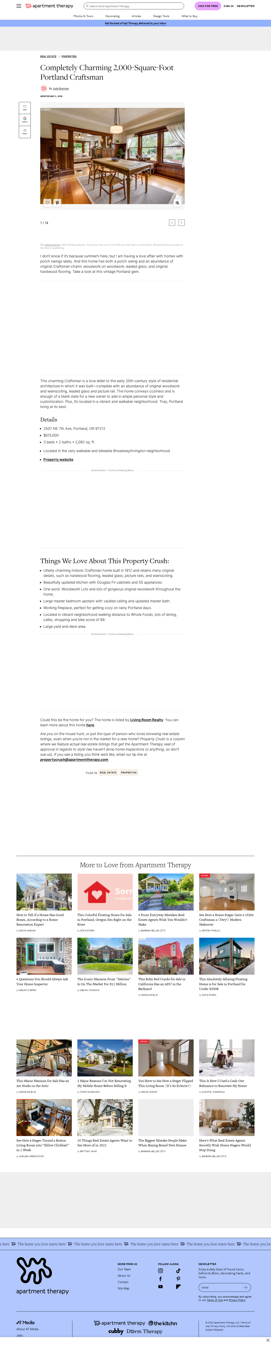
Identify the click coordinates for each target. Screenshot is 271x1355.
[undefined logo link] (49, 6)
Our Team (124, 1269)
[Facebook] (160, 1278)
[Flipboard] (178, 1286)
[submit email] (245, 1287)
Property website (58, 459)
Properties (69, 56)
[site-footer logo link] (25, 1323)
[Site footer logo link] (64, 1274)
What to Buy (189, 16)
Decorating (112, 16)
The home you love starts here (86, 1244)
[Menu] (18, 6)
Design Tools (161, 16)
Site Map (123, 1288)
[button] (112, 170)
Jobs (19, 1335)
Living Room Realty (146, 720)
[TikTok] (178, 1270)
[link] (44, 919)
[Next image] (181, 223)
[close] (268, 1340)
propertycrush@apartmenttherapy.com (74, 759)
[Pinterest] (178, 1278)
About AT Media (27, 1329)
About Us (124, 1275)
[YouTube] (160, 1286)
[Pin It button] (57, 203)
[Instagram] (160, 1270)
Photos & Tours (83, 16)
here (90, 725)
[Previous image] (172, 223)
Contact (123, 1281)
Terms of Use (215, 1300)
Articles (136, 16)
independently (52, 244)
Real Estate (48, 56)
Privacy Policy (237, 1300)
